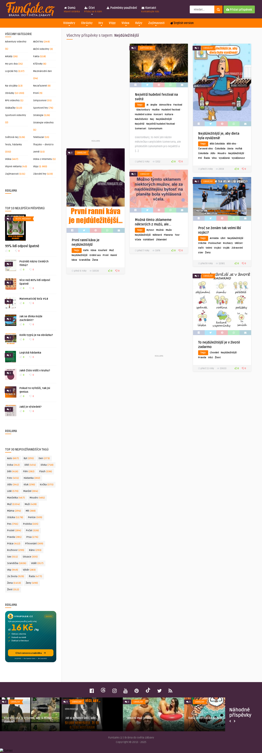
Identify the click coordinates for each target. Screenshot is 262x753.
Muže (169, 230)
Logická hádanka (30, 352)
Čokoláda (220, 148)
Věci (210, 357)
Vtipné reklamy (13, 166)
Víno (214, 158)
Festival (177, 104)
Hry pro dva (11, 63)
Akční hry (38, 41)
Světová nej (11, 137)
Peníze (35, 517)
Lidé (12, 491)
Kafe (86, 250)
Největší (139, 123)
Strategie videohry (43, 122)
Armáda (214, 238)
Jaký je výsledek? (30, 406)
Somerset (140, 128)
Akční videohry (41, 49)
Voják (226, 247)
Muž (13, 504)
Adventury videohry (15, 41)
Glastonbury (143, 109)
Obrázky (87, 23)
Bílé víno (231, 143)
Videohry (69, 23)
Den (44, 458)
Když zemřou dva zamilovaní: (208, 718)
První (36, 93)
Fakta (36, 56)
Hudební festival (170, 109)
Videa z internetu (42, 159)
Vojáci (217, 247)
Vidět (37, 563)
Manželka (16, 497)
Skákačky (10, 107)
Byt (29, 458)
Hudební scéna (143, 114)
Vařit (201, 247)
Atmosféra (165, 104)
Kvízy (138, 23)
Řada (35, 576)
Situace (30, 556)
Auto (13, 458)
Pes (12, 524)
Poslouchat (214, 243)
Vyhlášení (148, 239)
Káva (93, 250)
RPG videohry (12, 100)
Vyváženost (238, 158)
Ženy (32, 583)
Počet (32, 530)
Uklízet (239, 243)
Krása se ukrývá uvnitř (19, 718)
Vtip (12, 569)
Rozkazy (228, 243)
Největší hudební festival (160, 123)
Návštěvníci (141, 119)
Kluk (29, 484)
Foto (13, 478)
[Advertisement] (96, 91)
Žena (14, 583)
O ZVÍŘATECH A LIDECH (141, 718)
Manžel (30, 491)
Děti (12, 471)
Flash (45, 471)
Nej (152, 119)
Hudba (155, 109)
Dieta (230, 148)
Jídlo (13, 484)
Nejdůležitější (164, 119)
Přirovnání (34, 543)
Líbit (223, 238)
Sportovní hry (40, 107)
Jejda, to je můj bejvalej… (83, 718)
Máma (14, 510)
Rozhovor (15, 550)
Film (28, 471)
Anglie (153, 104)
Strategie (38, 115)
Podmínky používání (123, 8)
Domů (72, 9)
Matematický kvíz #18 (33, 298)
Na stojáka (11, 85)
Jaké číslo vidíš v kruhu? (34, 370)
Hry (100, 23)
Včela (138, 239)
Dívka (47, 464)
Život (13, 589)
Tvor (177, 235)
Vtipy (112, 23)
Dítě (30, 464)
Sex (12, 556)
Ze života (15, 576)
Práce (13, 543)
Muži (31, 504)
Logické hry (11, 71)
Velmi (209, 247)
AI (147, 104)
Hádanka (32, 478)
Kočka (46, 484)
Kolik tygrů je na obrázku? (36, 335)
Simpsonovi (39, 100)
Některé (157, 235)
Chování (214, 352)
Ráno (35, 550)
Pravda (14, 537)
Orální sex (95, 255)
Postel (14, 530)
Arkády (8, 56)
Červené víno (205, 148)
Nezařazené (40, 85)
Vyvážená (224, 158)
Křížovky (38, 63)
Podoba (30, 524)
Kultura (169, 114)
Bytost (150, 230)
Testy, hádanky (13, 144)
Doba (13, 464)
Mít (31, 510)
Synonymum (155, 128)
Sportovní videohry (15, 115)
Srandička (16, 563)
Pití (200, 158)
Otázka (15, 517)
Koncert (158, 114)
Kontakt (150, 9)
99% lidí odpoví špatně (22, 246)
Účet (93, 9)
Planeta (168, 235)
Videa (125, 23)
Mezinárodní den (42, 71)
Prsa (32, 537)
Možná (160, 230)
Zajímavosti (156, 23)
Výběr (29, 569)
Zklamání (161, 239)
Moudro (37, 497)
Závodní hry (39, 173)
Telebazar (38, 137)
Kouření (102, 250)
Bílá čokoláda (217, 143)
